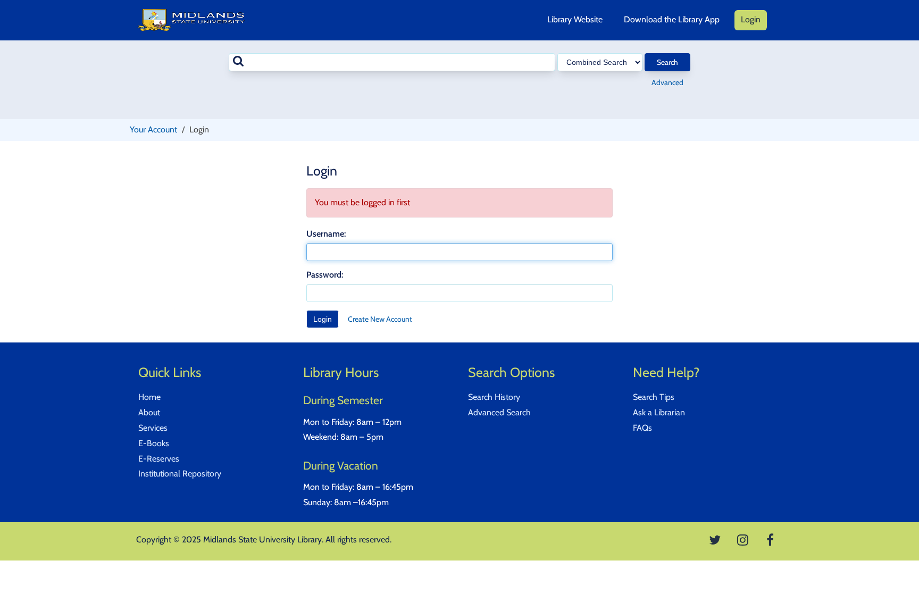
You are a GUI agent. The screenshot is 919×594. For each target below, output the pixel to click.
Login (751, 19)
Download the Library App (672, 19)
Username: (326, 234)
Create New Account (380, 319)
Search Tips (653, 397)
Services (153, 428)
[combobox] (392, 62)
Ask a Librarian (659, 412)
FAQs (642, 428)
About (149, 412)
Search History (494, 397)
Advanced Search (499, 412)
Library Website (575, 19)
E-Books (153, 443)
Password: (324, 275)
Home (149, 397)
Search (667, 62)
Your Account (153, 129)
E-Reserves (158, 459)
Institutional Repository (179, 473)
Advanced (667, 82)
